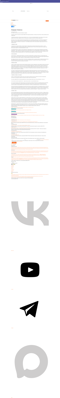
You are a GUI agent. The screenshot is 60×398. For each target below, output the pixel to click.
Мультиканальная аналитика (17, 155)
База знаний (26, 151)
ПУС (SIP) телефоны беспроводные (20, 159)
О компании (12, 169)
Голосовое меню (16, 148)
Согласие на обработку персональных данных (27, 174)
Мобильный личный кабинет (21, 148)
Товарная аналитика (33, 155)
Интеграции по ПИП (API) (26, 152)
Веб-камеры (32, 158)
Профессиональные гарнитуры (37, 158)
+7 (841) (13, 144)
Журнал (12, 171)
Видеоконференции (44, 147)
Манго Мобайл (43, 148)
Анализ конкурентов (23, 155)
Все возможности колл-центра (16, 152)
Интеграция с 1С (33, 152)
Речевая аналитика (19, 154)
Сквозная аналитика (28, 155)
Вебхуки (30, 152)
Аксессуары (40, 159)
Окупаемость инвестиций (43, 155)
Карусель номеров (32, 147)
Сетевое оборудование (44, 158)
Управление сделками (30, 151)
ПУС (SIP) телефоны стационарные (27, 158)
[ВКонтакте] (12, 26)
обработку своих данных (19, 141)
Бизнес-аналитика (37, 154)
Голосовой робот (13, 154)
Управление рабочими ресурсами (21, 151)
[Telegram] (13, 26)
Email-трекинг (38, 155)
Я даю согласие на (17, 141)
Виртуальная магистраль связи (28, 148)
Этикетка (26, 147)
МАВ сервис (28, 147)
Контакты (12, 170)
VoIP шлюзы (26, 159)
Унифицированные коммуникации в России (16, 131)
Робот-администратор (14, 151)
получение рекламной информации (44, 139)
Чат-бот (16, 154)
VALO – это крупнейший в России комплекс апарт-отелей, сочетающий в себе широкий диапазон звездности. (24, 112)
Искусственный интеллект (25, 154)
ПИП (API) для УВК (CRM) (36, 151)
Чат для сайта (40, 151)
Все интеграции (37, 152)
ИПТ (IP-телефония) (17, 147)
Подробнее (1, 2)
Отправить (14, 142)
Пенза (13, 162)
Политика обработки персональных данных (16, 174)
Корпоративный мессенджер (38, 147)
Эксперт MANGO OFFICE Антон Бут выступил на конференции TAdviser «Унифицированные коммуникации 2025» (24, 121)
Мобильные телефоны (36, 159)
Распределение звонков (39, 148)
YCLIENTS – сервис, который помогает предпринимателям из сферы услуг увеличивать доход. (22, 107)
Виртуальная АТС (13, 147)
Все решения (17, 158)
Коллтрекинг (12, 155)
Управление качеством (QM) (31, 154)
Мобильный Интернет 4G (31, 159)
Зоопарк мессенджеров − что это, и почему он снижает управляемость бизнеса (20, 125)
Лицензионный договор (35, 174)
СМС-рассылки (34, 148)
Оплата (12, 168)
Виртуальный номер (22, 147)
